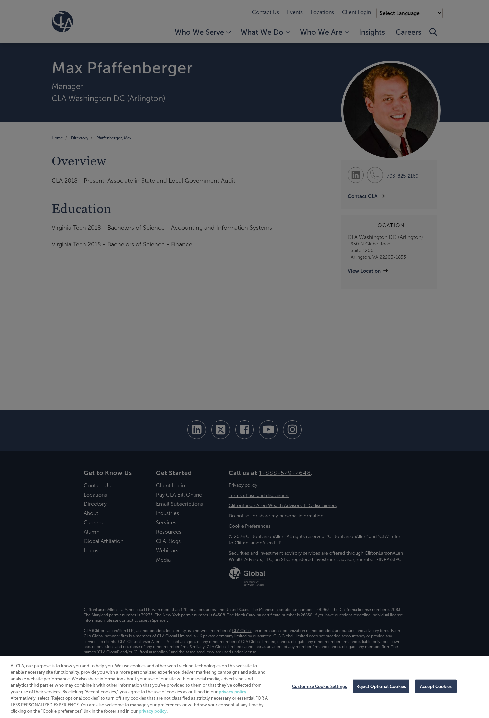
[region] (244, 687)
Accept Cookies (436, 686)
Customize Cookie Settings (319, 686)
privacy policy (232, 691)
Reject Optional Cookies (381, 686)
